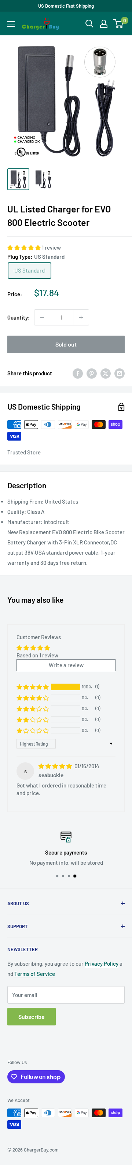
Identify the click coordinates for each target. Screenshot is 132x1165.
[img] (55, 766)
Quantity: (18, 317)
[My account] (103, 24)
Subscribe (31, 1016)
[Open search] (89, 24)
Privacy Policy (101, 963)
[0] (118, 23)
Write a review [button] (66, 665)
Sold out (66, 344)
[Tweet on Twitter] (105, 373)
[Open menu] (11, 24)
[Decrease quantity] (42, 317)
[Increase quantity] (81, 317)
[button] (24, 247)
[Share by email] (119, 373)
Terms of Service (34, 973)
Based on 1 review (37, 655)
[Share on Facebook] (78, 373)
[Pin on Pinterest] (92, 373)
